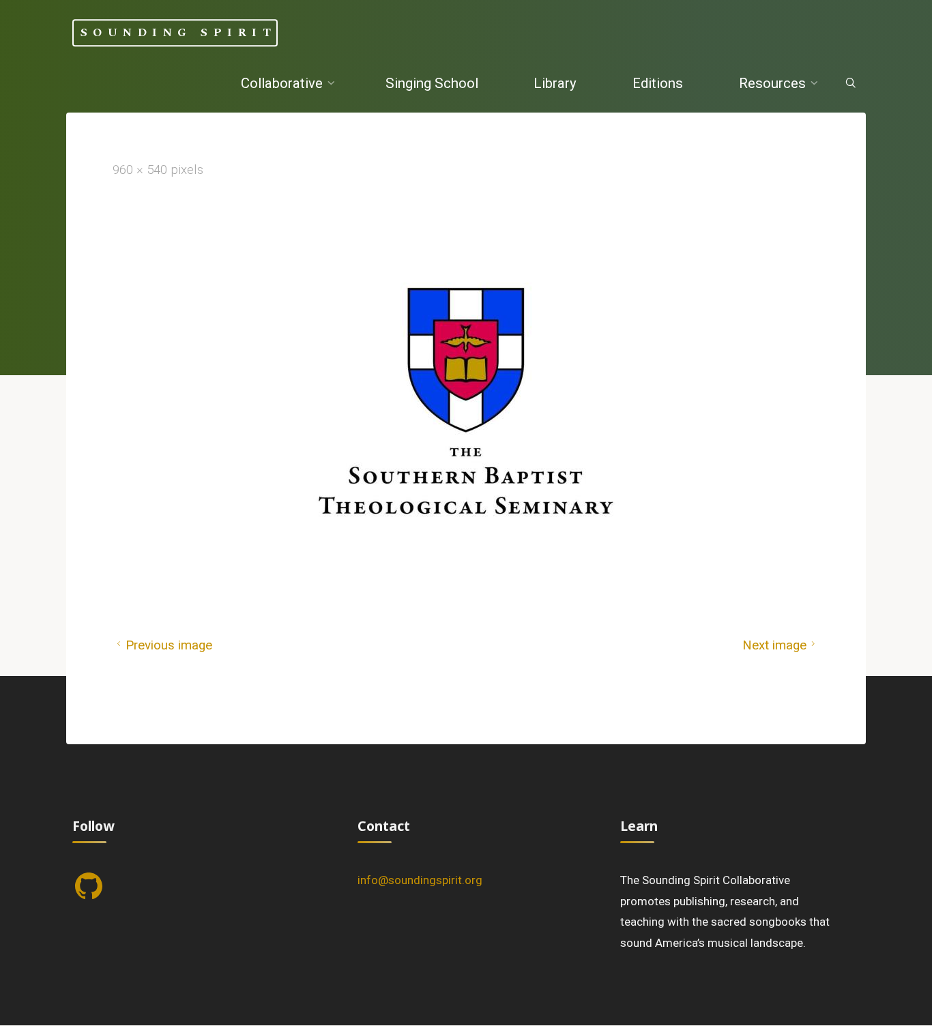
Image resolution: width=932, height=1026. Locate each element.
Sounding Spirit (179, 33)
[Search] (850, 84)
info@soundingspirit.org (420, 880)
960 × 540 (142, 169)
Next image (774, 645)
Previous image (169, 645)
